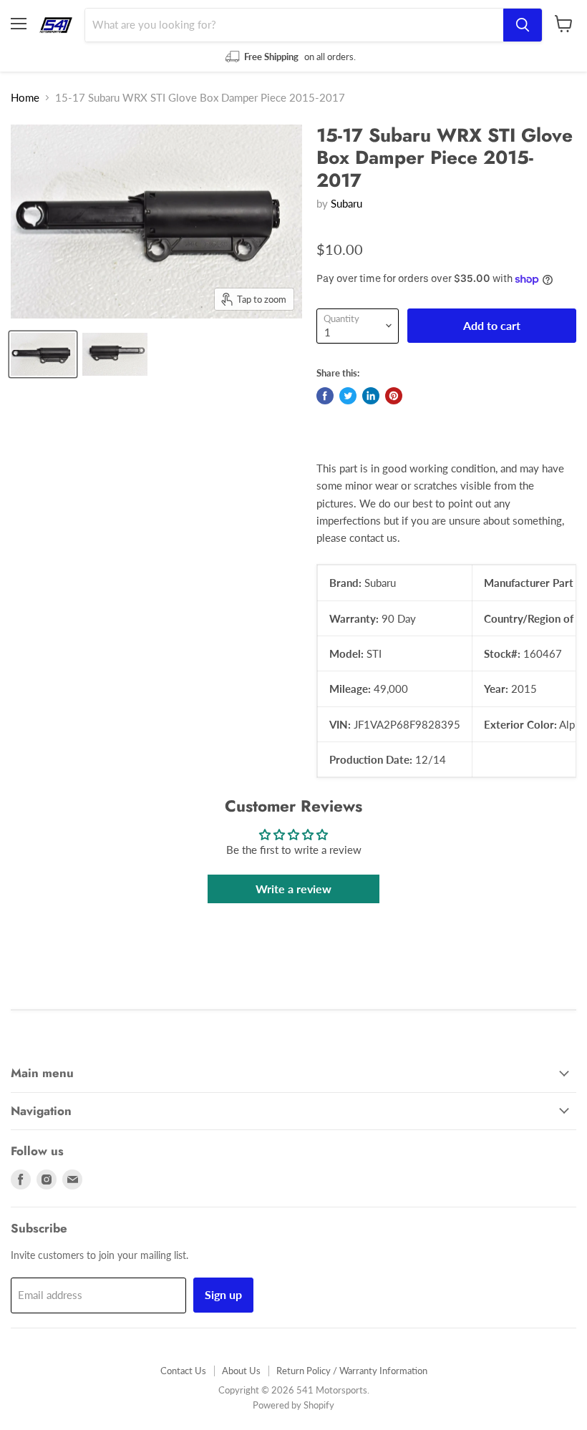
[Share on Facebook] (325, 395)
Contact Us (183, 1370)
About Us (241, 1370)
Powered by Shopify (293, 1405)
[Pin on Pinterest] (393, 395)
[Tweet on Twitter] (347, 395)
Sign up (223, 1294)
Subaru (346, 203)
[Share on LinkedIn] (370, 395)
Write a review (293, 888)
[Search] (522, 25)
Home (25, 98)
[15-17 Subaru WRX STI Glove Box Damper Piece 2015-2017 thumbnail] (43, 354)
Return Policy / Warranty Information (351, 1370)
